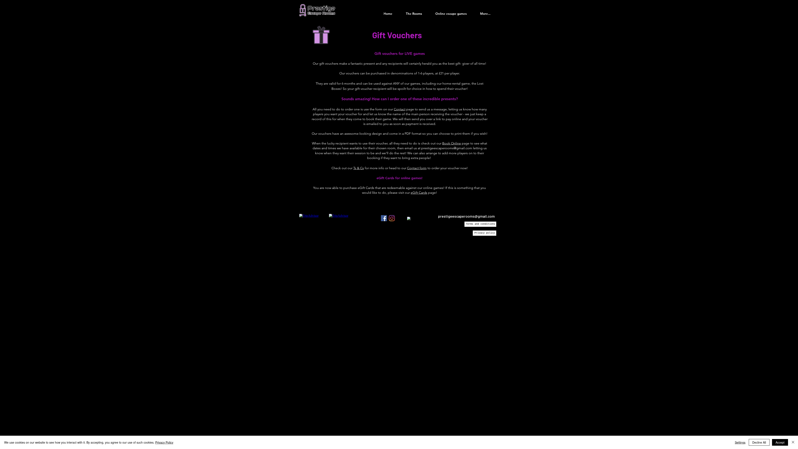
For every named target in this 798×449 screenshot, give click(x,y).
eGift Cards (419, 193)
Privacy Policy (164, 442)
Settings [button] (740, 442)
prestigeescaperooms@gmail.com (446, 148)
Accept (780, 442)
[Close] (793, 442)
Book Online (451, 143)
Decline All (759, 442)
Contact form (417, 168)
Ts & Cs (358, 168)
